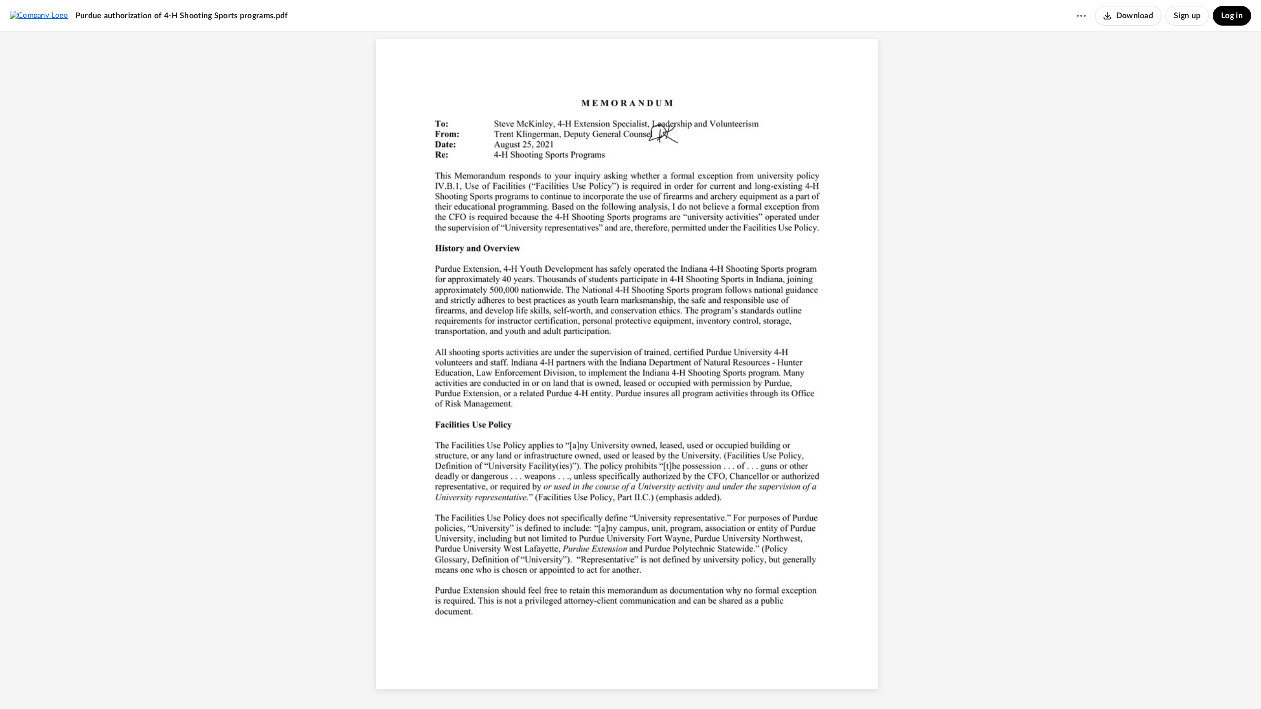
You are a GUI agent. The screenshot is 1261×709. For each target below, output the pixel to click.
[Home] (39, 15)
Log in (1232, 16)
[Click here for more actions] (1081, 16)
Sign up (1187, 16)
